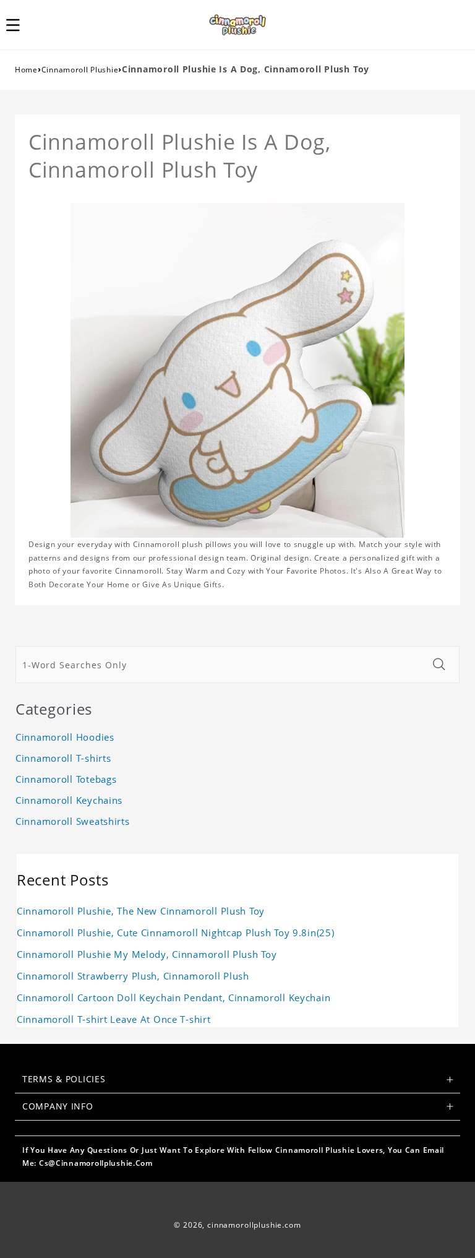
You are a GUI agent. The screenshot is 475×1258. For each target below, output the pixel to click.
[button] (20, 25)
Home (26, 69)
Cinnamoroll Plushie (80, 69)
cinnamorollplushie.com (254, 1225)
